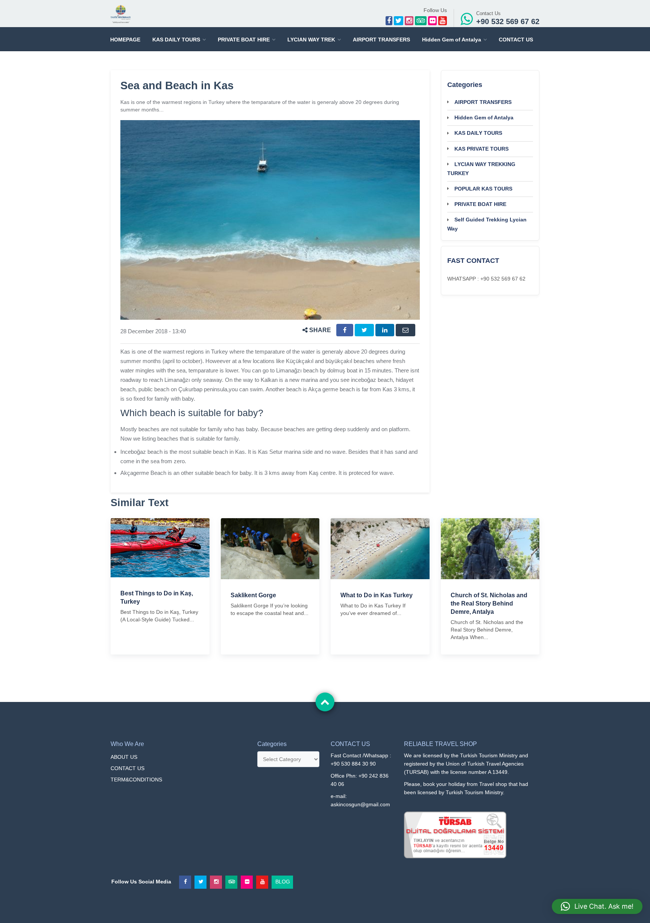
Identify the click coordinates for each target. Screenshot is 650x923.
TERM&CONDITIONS (136, 780)
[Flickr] (432, 20)
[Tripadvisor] (421, 20)
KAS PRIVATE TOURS (481, 149)
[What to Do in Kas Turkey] (380, 548)
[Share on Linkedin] (384, 330)
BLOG (282, 880)
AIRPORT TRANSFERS (381, 40)
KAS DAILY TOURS (176, 40)
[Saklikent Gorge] (270, 548)
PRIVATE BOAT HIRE (244, 40)
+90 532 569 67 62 (507, 21)
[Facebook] (389, 20)
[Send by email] (405, 330)
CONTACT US (516, 40)
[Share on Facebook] (344, 330)
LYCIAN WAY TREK (311, 40)
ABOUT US (124, 757)
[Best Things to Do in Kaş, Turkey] (160, 547)
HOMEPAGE (125, 40)
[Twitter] (398, 20)
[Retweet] (364, 330)
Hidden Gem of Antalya (451, 40)
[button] (597, 906)
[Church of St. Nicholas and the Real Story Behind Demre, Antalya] (490, 548)
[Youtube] (442, 20)
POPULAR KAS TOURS (483, 189)
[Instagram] (409, 20)
